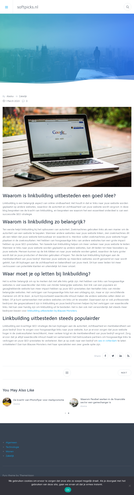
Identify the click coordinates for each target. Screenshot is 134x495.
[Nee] (129, 485)
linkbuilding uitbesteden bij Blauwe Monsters (52, 310)
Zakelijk (23, 96)
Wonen (10, 451)
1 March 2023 (13, 101)
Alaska (10, 96)
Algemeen (11, 442)
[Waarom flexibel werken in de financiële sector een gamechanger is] (74, 402)
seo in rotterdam (107, 340)
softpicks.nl (27, 6)
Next (124, 372)
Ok (67, 489)
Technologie (12, 446)
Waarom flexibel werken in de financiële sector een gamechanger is (102, 401)
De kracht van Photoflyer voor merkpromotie (38, 399)
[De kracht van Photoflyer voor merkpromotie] (7, 402)
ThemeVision (27, 475)
